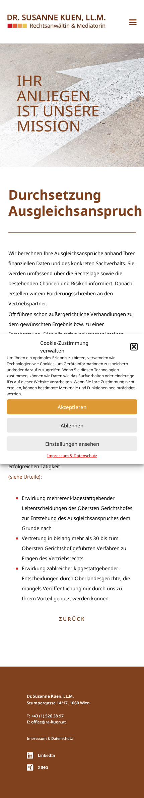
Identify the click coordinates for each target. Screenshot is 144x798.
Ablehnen (72, 425)
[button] (134, 346)
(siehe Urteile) (24, 476)
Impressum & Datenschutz (72, 456)
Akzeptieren (72, 406)
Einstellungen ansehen (72, 443)
